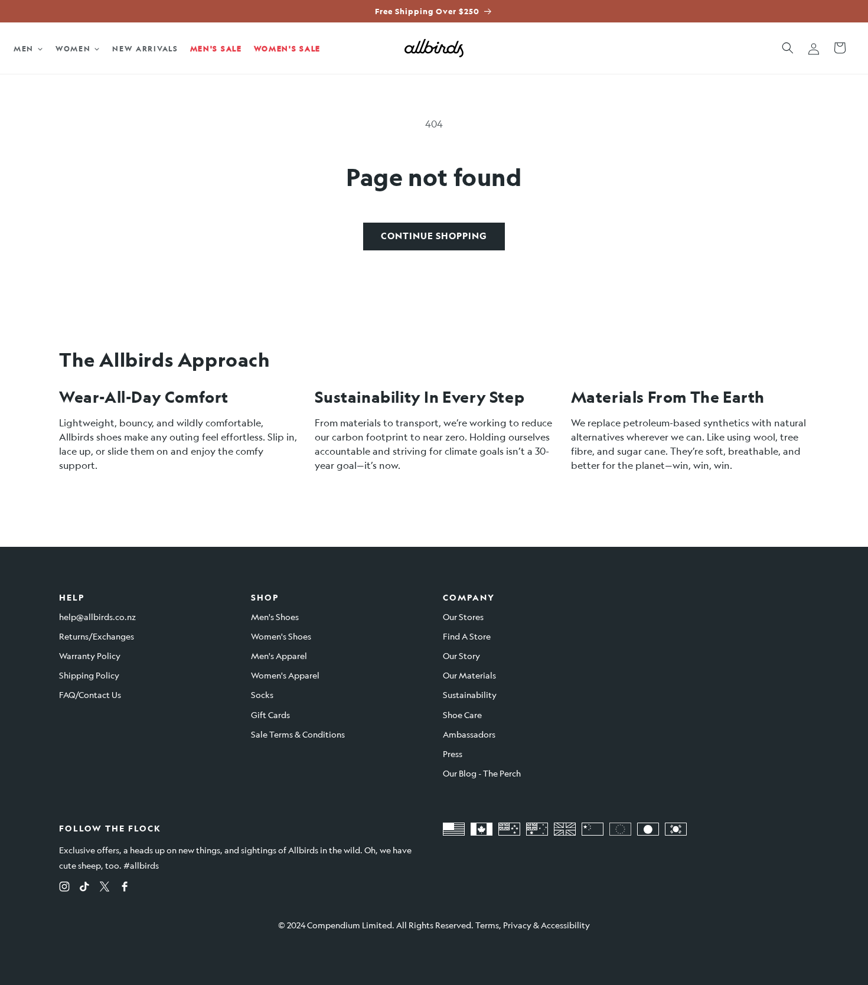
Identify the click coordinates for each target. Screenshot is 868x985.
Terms (487, 924)
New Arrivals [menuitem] (145, 48)
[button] (788, 48)
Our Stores (463, 616)
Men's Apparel (279, 655)
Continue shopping (434, 236)
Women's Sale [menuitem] (287, 48)
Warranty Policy (89, 655)
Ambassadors (469, 734)
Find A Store (467, 636)
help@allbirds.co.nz (97, 616)
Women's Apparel (285, 675)
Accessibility (565, 924)
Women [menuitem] (73, 48)
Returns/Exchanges (96, 636)
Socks (262, 694)
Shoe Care (462, 714)
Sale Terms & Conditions (298, 734)
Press (452, 753)
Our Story (461, 655)
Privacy (517, 924)
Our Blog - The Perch (482, 773)
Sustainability (470, 694)
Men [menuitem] (24, 48)
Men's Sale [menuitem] (216, 48)
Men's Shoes (275, 616)
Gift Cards (270, 714)
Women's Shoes (281, 636)
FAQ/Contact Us (90, 694)
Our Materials (469, 675)
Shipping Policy (89, 675)
